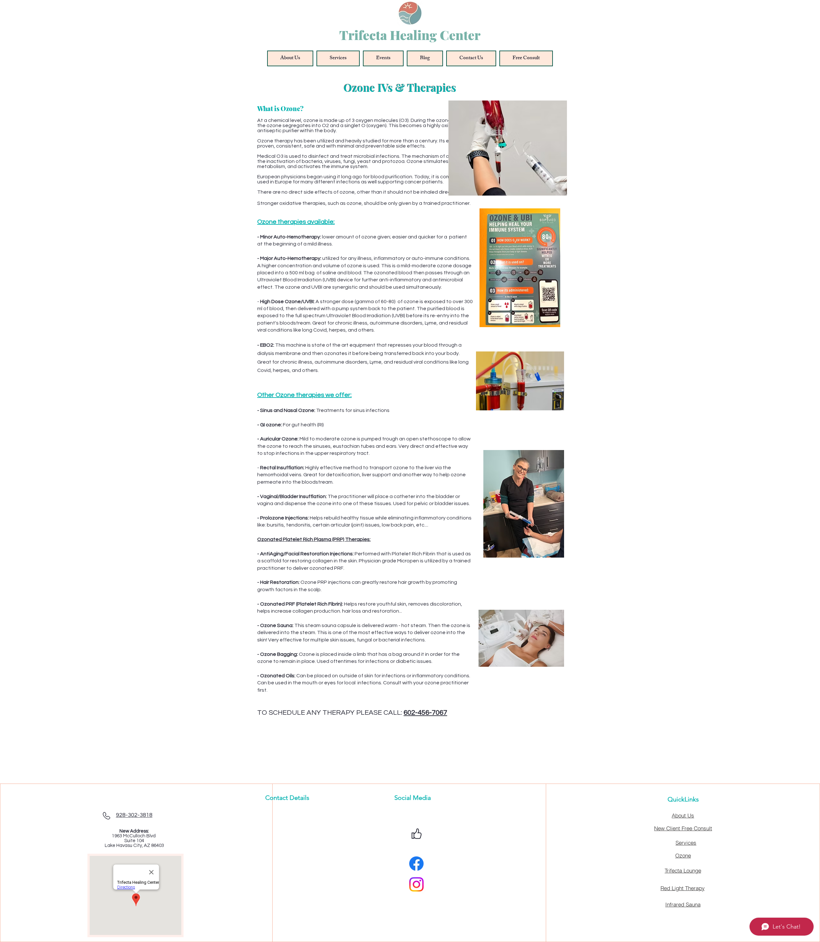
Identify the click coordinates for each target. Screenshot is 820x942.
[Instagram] (416, 884)
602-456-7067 (425, 712)
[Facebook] (416, 863)
